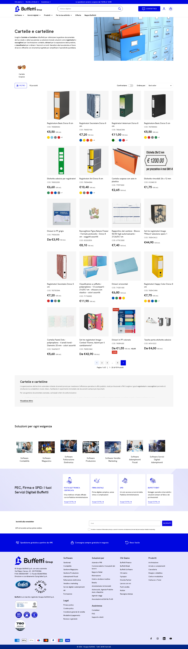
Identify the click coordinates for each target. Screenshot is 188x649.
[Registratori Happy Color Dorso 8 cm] (158, 266)
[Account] (164, 8)
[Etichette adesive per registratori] (61, 160)
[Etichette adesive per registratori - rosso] (52, 192)
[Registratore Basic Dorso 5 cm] (158, 105)
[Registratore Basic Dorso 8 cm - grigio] (55, 137)
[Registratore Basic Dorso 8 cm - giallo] (48, 137)
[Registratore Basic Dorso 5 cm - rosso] (149, 137)
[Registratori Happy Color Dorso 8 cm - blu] (152, 301)
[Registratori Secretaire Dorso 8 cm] (94, 105)
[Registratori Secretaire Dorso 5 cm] (61, 266)
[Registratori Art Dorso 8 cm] (94, 160)
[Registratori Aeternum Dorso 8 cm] (126, 105)
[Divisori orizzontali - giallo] (123, 298)
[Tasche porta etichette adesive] (158, 321)
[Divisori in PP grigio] (61, 213)
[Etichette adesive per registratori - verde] (48, 192)
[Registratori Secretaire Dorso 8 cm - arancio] (91, 140)
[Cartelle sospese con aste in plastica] (126, 160)
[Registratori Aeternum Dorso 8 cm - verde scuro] (113, 140)
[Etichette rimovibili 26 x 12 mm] (158, 160)
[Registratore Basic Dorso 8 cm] (61, 105)
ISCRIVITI (167, 523)
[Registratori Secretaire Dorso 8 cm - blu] (80, 140)
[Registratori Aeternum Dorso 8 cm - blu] (120, 140)
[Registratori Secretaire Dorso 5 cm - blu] (52, 301)
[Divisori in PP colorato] (126, 321)
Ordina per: (141, 85)
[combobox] (90, 8)
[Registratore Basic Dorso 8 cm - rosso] (59, 137)
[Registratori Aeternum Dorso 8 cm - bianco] (116, 140)
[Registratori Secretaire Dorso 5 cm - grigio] (55, 301)
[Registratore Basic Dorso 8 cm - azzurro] (52, 137)
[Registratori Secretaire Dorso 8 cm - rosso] (87, 140)
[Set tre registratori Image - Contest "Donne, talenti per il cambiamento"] (94, 321)
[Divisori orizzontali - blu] (113, 298)
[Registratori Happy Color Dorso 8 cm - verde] (156, 301)
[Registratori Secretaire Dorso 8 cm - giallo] (84, 140)
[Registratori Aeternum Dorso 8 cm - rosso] (123, 140)
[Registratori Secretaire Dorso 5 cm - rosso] (48, 301)
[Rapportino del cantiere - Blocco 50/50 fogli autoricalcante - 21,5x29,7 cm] (126, 213)
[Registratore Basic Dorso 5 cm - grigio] (152, 137)
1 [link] (96, 363)
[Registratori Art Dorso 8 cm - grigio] (84, 192)
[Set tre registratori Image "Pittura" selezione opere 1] (158, 213)
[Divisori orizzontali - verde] (116, 298)
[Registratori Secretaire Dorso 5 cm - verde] (59, 301)
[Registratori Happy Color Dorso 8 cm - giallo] (145, 301)
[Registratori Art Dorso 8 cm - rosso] (87, 192)
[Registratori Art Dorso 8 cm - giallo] (80, 192)
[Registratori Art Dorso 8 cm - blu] (91, 192)
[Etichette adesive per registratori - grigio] (59, 192)
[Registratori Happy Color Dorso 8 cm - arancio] (149, 301)
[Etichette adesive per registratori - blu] (55, 192)
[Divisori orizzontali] (126, 266)
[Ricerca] (119, 8)
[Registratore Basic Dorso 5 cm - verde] (156, 137)
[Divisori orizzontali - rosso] (120, 298)
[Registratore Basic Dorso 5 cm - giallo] (145, 137)
